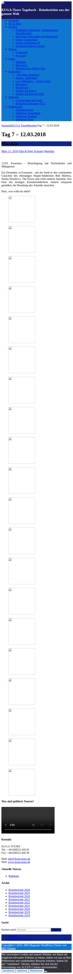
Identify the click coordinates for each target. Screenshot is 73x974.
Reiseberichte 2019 (19, 912)
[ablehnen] (45, 971)
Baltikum (21, 62)
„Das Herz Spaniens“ (28, 74)
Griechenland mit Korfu (29, 100)
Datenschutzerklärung (21, 939)
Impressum (15, 935)
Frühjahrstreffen (24, 109)
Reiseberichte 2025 (19, 893)
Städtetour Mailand (26, 116)
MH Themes (8, 948)
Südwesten (15, 71)
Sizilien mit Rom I (26, 90)
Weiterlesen (36, 970)
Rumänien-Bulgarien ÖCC (31, 103)
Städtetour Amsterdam (28, 113)
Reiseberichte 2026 (19, 889)
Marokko (49, 151)
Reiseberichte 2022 (19, 902)
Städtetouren (16, 106)
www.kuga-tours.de (19, 861)
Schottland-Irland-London (30, 46)
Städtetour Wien (24, 119)
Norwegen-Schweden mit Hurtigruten (37, 36)
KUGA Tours (19, 125)
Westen (13, 49)
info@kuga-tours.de (19, 858)
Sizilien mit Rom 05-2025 (30, 93)
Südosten (14, 97)
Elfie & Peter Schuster (31, 151)
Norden (13, 26)
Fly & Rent (15, 23)
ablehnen (22, 970)
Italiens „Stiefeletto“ (27, 77)
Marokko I (21, 84)
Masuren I (21, 65)
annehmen (8, 970)
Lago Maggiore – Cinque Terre (33, 81)
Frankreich (22, 52)
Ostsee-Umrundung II (28, 42)
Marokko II (22, 87)
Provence (21, 55)
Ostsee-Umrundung (27, 39)
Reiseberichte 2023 (19, 899)
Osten (12, 58)
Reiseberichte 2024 (19, 896)
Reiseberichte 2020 (19, 908)
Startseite (14, 20)
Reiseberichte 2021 (19, 905)
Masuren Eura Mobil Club (30, 68)
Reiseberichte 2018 (19, 915)
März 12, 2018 (9, 151)
